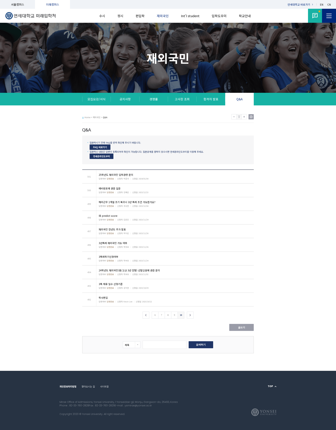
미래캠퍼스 (52, 4)
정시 (120, 15)
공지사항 (125, 99)
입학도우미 (219, 15)
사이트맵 (104, 386)
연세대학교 (299, 4)
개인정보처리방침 (67, 386)
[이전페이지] (146, 315)
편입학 (140, 15)
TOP (270, 386)
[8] (315, 16)
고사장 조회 (182, 99)
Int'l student (190, 15)
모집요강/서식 (97, 99)
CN (329, 4)
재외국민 (163, 15)
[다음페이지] (190, 315)
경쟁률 (153, 99)
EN (321, 4)
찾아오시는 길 (88, 386)
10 (181, 315)
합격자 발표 (211, 99)
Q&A (239, 99)
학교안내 (245, 15)
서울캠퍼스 (17, 4)
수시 (102, 15)
